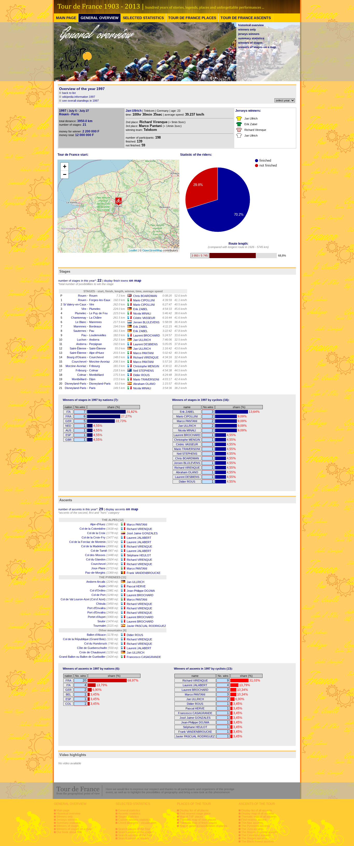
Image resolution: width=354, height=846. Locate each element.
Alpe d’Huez (96, 352)
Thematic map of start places (198, 819)
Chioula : (107, 603)
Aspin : (108, 586)
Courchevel (96, 357)
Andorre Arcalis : (102, 581)
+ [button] (64, 166)
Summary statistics (68, 822)
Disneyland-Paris (75, 383)
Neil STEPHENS (143, 370)
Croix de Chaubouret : (98, 652)
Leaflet (133, 250)
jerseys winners (248, 33)
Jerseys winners (66, 819)
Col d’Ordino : (104, 590)
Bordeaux (95, 326)
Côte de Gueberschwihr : (97, 647)
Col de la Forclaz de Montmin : (93, 541)
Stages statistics (128, 816)
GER (68, 421)
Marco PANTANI (143, 353)
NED (68, 425)
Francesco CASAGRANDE (144, 656)
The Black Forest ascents (257, 841)
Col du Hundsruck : (101, 643)
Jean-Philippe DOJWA (141, 590)
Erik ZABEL (140, 309)
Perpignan (95, 344)
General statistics (129, 810)
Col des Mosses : (101, 555)
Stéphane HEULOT (139, 555)
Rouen (82, 295)
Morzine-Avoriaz (99, 361)
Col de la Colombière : (99, 528)
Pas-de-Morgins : (101, 572)
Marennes (95, 322)
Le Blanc (80, 322)
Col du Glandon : (102, 559)
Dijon (92, 379)
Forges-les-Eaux (99, 300)
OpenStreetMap (152, 250)
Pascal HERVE (136, 586)
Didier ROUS (141, 375)
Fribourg (94, 366)
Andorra (94, 339)
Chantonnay (78, 317)
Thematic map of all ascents (259, 816)
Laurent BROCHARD (146, 335)
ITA (68, 411)
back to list (69, 92)
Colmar (93, 370)
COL (68, 703)
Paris (92, 388)
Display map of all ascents (257, 813)
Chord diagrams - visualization (137, 822)
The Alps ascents (252, 822)
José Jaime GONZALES (142, 533)
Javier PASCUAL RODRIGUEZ (146, 625)
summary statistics (251, 38)
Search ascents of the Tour (135, 835)
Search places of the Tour (134, 828)
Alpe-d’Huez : (104, 524)
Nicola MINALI (142, 313)
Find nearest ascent (253, 819)
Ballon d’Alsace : (102, 634)
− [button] (64, 174)
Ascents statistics (129, 813)
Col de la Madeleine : (99, 546)
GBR (68, 439)
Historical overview (68, 813)
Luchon (81, 339)
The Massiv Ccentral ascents (259, 832)
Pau (91, 330)
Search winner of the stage (135, 832)
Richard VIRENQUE (146, 357)
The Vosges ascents (254, 838)
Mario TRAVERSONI (146, 379)
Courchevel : (104, 563)
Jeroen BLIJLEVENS (146, 322)
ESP (68, 435)
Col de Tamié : (104, 550)
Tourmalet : (105, 625)
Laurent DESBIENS (145, 344)
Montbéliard (96, 374)
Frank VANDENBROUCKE (143, 572)
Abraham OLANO (144, 383)
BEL (68, 694)
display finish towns (122, 280)
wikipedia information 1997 (78, 96)
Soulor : (107, 621)
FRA (68, 416)
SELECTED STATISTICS (143, 18)
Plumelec (95, 308)
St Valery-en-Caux (74, 304)
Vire (91, 304)
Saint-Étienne (78, 348)
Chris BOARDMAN (145, 295)
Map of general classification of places (203, 825)
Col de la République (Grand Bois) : (90, 639)
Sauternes (79, 330)
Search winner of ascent (133, 838)
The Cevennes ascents (256, 835)
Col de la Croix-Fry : (100, 537)
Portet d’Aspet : (103, 616)
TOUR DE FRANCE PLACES (192, 18)
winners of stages (250, 42)
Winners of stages (67, 825)
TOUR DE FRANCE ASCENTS (246, 18)
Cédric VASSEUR (144, 317)
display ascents (121, 509)
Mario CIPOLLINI (144, 300)
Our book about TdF (69, 832)
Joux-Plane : (104, 568)
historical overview (251, 25)
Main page (62, 810)
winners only (247, 29)
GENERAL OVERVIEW (99, 18)
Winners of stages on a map (74, 828)
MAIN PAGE (66, 18)
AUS (68, 430)
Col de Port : (104, 594)
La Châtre (95, 317)
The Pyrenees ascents (255, 825)
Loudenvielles (97, 335)
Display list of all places (194, 810)
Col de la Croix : (102, 533)
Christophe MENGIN (146, 366)
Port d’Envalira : (102, 608)
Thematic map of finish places (198, 822)
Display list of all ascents (256, 810)
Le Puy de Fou (98, 313)
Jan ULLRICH (142, 339)
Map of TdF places (191, 816)
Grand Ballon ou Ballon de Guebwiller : (88, 656)
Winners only (64, 816)
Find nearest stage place (195, 813)
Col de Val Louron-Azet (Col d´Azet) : (89, 599)
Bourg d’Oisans (76, 357)
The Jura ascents (252, 828)
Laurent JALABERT (139, 537)
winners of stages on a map (257, 47)
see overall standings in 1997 (80, 100)
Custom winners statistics (134, 819)
